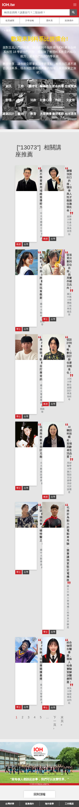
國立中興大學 (69, 297)
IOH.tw (8, 4)
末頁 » (62, 721)
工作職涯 (69, 803)
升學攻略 (29, 20)
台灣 (26, 244)
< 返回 (7, 30)
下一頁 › (54, 723)
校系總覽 (10, 20)
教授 (18, 244)
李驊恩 (68, 624)
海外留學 (49, 803)
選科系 (49, 20)
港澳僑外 (69, 20)
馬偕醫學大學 (69, 466)
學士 (18, 329)
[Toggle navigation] (75, 5)
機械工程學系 (69, 306)
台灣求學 (9, 803)
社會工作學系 (69, 225)
